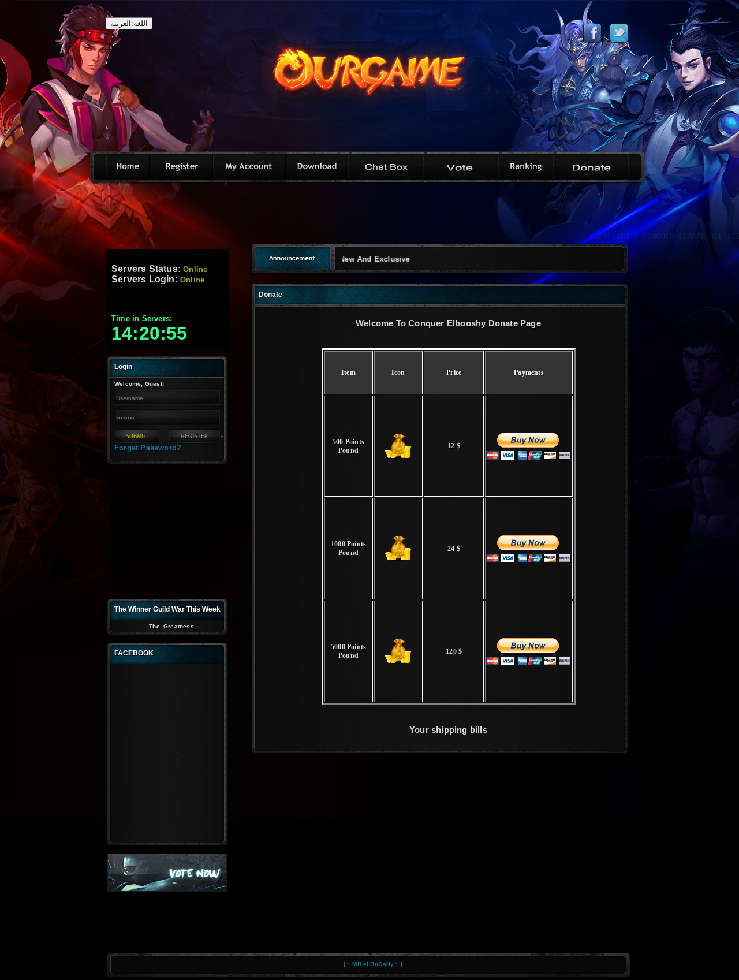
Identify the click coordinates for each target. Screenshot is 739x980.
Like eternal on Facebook (592, 33)
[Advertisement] (369, 217)
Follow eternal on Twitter (618, 33)
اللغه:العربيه (129, 23)
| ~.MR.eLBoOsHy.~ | (373, 964)
